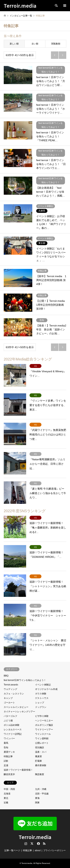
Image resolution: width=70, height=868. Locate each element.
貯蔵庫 (38, 761)
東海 (37, 798)
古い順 (35, 43)
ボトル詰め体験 (11, 725)
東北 (6, 798)
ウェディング (10, 689)
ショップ (39, 702)
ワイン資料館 (42, 738)
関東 (37, 802)
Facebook (38, 843)
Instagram (25, 843)
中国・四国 (9, 789)
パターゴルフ (10, 716)
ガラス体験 (40, 693)
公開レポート (42, 743)
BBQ (6, 675)
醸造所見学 (9, 774)
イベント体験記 (43, 684)
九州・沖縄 (40, 789)
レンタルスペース (13, 729)
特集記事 (8, 756)
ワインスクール (43, 734)
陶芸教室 (39, 774)
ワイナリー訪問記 (13, 734)
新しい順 (14, 43)
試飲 (6, 761)
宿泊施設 (39, 747)
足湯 (6, 765)
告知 (6, 747)
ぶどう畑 (8, 720)
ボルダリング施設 (44, 725)
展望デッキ (9, 752)
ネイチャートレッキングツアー (19, 711)
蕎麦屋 (38, 756)
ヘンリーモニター (44, 720)
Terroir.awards (11, 684)
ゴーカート (9, 702)
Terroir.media (35, 836)
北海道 (7, 793)
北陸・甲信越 (42, 793)
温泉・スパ (40, 752)
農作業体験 (40, 765)
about (38, 850)
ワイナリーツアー (44, 729)
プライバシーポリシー (54, 850)
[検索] (56, 5)
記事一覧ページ (12, 850)
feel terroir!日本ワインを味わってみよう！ (25, 680)
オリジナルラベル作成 (46, 689)
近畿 (6, 802)
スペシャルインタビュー (16, 707)
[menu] (64, 5)
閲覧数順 (55, 43)
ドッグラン (40, 707)
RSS (44, 843)
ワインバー (9, 738)
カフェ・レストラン (14, 693)
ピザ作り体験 (42, 716)
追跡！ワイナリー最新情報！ (18, 770)
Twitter (32, 843)
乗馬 (6, 743)
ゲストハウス (42, 698)
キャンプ (8, 698)
